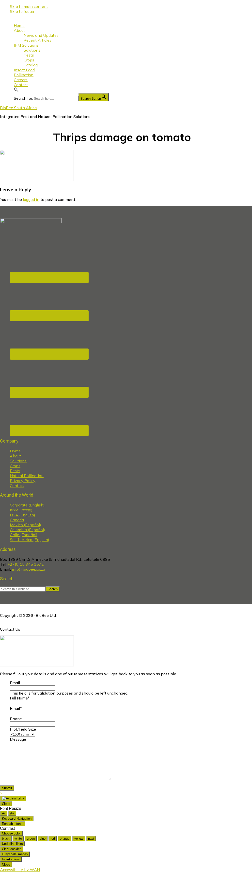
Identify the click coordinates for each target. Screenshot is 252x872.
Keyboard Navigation (17, 818)
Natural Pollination (27, 475)
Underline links (12, 844)
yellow (78, 838)
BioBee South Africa (18, 107)
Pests (15, 470)
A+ (12, 813)
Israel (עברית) (21, 509)
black (6, 838)
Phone (16, 718)
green (31, 838)
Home (15, 450)
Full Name (20, 698)
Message (18, 739)
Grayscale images (15, 854)
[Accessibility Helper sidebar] (13, 798)
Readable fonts (12, 824)
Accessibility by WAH (20, 869)
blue (43, 838)
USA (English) (22, 514)
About (15, 455)
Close (6, 804)
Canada (17, 519)
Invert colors (11, 859)
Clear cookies (11, 849)
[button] (16, 90)
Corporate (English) (27, 505)
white (18, 838)
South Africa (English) (29, 539)
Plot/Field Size (23, 729)
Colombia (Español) (27, 529)
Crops (15, 465)
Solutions (18, 460)
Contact (17, 485)
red (52, 838)
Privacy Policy (22, 480)
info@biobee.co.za (28, 569)
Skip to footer (22, 11)
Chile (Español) (23, 534)
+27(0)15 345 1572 (25, 564)
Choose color (11, 833)
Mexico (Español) (25, 524)
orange (64, 838)
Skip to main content (29, 6)
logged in (31, 199)
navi (91, 838)
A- (3, 813)
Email (15, 682)
